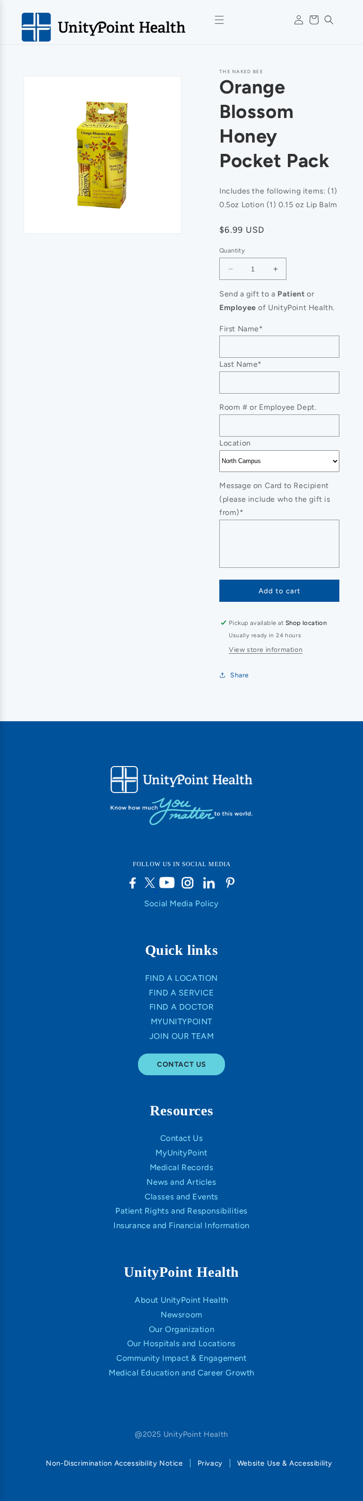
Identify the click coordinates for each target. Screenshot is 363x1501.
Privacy (210, 1463)
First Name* (241, 328)
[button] (329, 19)
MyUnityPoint (181, 1021)
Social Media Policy (181, 903)
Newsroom (181, 1314)
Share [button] (239, 675)
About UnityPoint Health (181, 1300)
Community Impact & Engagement (181, 1358)
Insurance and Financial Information (181, 1225)
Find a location (181, 978)
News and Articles (181, 1182)
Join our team (181, 1036)
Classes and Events (181, 1196)
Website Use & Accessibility (284, 1463)
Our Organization (182, 1329)
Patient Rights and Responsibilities (181, 1210)
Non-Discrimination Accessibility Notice (114, 1463)
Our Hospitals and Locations (181, 1343)
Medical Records (182, 1167)
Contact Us (181, 1138)
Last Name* (240, 364)
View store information (265, 650)
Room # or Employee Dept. (267, 407)
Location (235, 442)
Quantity (232, 250)
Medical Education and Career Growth (181, 1372)
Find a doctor (181, 1007)
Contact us (181, 1064)
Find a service (181, 992)
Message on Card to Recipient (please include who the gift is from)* (274, 499)
